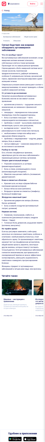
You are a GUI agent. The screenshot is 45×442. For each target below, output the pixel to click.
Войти (32, 4)
